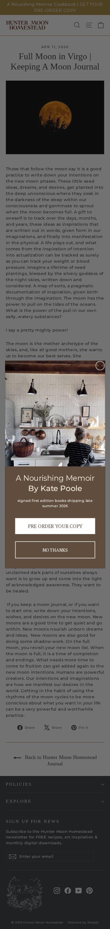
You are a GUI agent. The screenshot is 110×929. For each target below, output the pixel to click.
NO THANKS (55, 550)
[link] (55, 413)
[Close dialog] (100, 366)
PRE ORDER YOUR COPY (55, 526)
